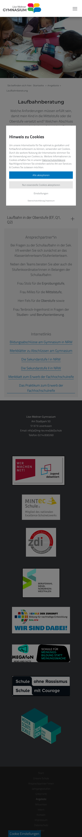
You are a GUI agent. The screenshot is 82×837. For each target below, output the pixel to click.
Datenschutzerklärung (53, 160)
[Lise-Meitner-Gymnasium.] (20, 8)
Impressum (50, 200)
